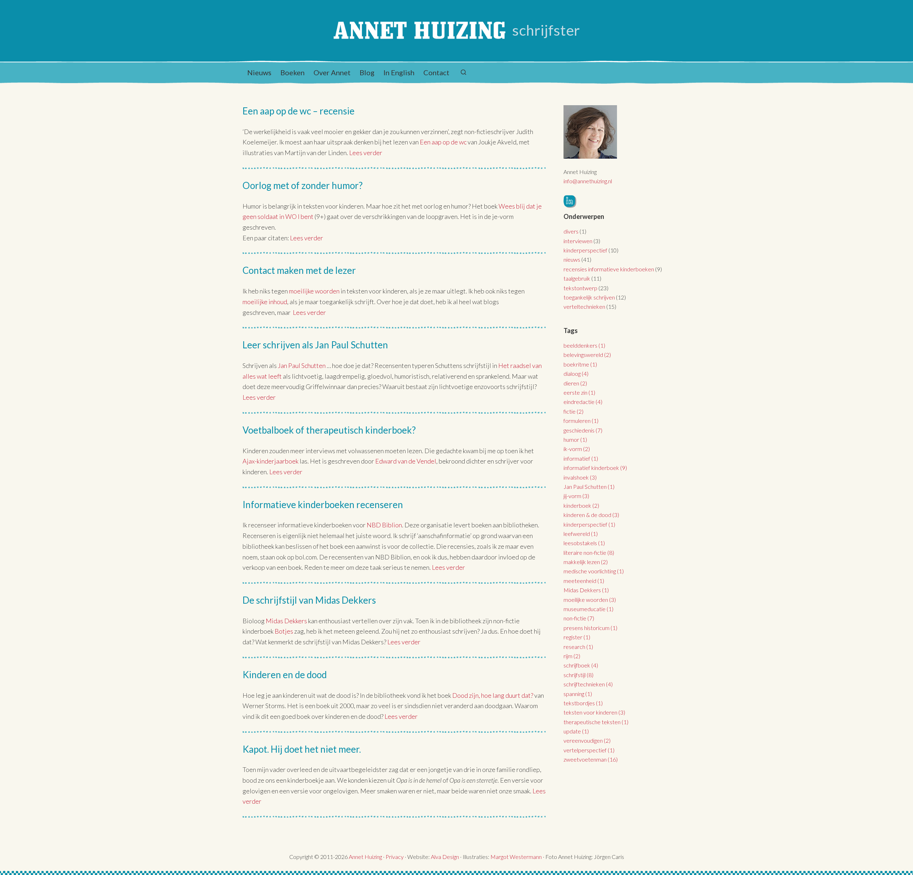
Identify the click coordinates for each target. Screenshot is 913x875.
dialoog (575, 373)
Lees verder (365, 153)
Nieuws (259, 72)
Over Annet (332, 72)
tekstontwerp (580, 288)
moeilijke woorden (314, 291)
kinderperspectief (585, 250)
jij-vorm (576, 495)
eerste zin (579, 392)
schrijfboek (580, 665)
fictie (573, 411)
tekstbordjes (583, 703)
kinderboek (581, 505)
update (576, 731)
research (578, 646)
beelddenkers (584, 345)
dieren (575, 383)
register (576, 637)
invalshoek (580, 477)
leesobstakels (584, 542)
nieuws (571, 259)
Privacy (395, 856)
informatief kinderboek (595, 467)
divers (570, 231)
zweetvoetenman (590, 759)
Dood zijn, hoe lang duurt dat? (492, 695)
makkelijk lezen (585, 561)
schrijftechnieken (588, 684)
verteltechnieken (584, 306)
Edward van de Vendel (405, 461)
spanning (577, 693)
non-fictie (578, 618)
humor (575, 439)
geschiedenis (582, 430)
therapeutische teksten (595, 721)
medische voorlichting (593, 571)
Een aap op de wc (444, 142)
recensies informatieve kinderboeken (608, 269)
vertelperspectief (588, 750)
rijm (571, 656)
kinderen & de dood (591, 514)
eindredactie (582, 401)
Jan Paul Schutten (302, 365)
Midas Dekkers (287, 621)
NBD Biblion (384, 525)
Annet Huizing (365, 856)
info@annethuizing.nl (587, 181)
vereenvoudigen (587, 740)
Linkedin (569, 201)
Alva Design (445, 856)
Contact (436, 72)
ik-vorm (576, 448)
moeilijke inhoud (265, 302)
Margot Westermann (516, 856)
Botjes (284, 631)
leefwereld (580, 533)
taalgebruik (576, 278)
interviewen (577, 240)
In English (398, 72)
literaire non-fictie (588, 552)
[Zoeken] (463, 72)
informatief (580, 458)
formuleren (580, 420)
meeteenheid (583, 580)
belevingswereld (587, 354)
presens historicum (590, 627)
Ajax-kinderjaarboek (271, 461)
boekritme (580, 364)
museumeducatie (588, 608)
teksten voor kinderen (594, 712)
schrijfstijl (578, 674)
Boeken (292, 72)
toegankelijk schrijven (589, 297)
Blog (366, 72)
